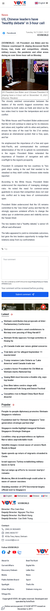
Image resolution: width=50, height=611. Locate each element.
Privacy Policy (36, 282)
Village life (6, 594)
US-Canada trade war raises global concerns (25, 346)
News (5, 14)
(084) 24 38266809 (13, 529)
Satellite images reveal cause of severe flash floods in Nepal (24, 446)
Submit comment (23, 294)
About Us (5, 561)
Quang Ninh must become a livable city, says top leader (25, 378)
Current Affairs (8, 565)
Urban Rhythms (8, 589)
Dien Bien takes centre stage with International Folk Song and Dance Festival (24, 387)
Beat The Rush (32, 561)
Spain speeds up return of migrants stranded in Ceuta (24, 455)
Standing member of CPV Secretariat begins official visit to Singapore (23, 488)
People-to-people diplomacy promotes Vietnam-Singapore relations (25, 413)
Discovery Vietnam (9, 570)
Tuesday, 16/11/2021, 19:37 (37, 32)
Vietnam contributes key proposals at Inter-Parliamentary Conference (25, 322)
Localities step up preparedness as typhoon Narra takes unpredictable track (23, 438)
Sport (28, 580)
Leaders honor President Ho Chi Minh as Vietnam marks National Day (23, 370)
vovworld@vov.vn (12, 540)
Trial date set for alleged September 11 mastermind (23, 353)
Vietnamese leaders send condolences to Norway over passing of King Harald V (24, 331)
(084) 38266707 (11, 533)
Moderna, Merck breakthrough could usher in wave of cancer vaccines (24, 480)
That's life (30, 584)
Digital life (30, 565)
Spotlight (5, 584)
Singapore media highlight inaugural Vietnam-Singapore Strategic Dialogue (24, 430)
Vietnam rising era (34, 589)
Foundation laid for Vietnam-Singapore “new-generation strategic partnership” (23, 421)
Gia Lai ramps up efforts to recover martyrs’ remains (23, 471)
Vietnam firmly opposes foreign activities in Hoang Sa (25, 339)
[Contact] (3, 608)
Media (4, 575)
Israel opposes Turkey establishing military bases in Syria (22, 463)
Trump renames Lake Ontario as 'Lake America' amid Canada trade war (22, 362)
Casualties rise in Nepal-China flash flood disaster (24, 395)
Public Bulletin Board (10, 580)
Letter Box (30, 570)
